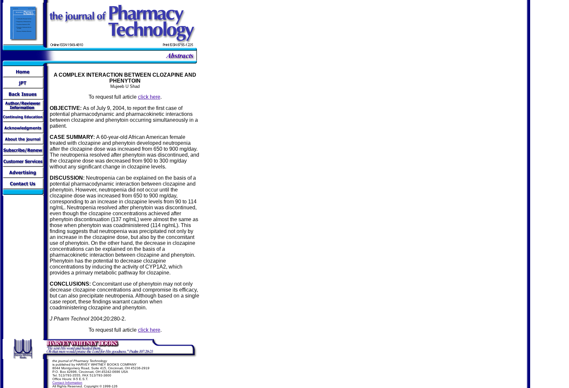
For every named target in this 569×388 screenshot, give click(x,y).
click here (149, 97)
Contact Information (67, 382)
